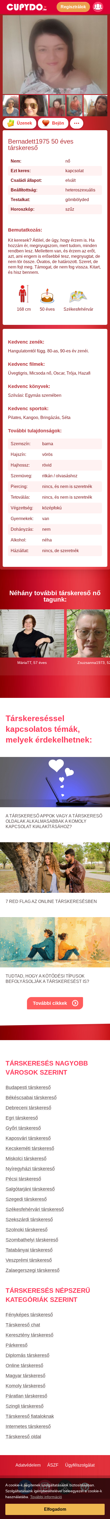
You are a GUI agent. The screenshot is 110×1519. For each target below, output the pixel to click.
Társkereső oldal (23, 1436)
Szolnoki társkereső (27, 1229)
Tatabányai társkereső (29, 1250)
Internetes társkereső (28, 1426)
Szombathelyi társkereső (32, 1239)
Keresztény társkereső (29, 1335)
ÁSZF (52, 1465)
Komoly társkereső (25, 1385)
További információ (46, 1497)
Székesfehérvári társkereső (35, 1209)
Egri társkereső (22, 1118)
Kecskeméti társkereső (30, 1148)
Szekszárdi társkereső (29, 1219)
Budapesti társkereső (28, 1087)
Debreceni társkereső (28, 1107)
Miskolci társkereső (26, 1158)
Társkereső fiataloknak (30, 1416)
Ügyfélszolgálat (80, 1465)
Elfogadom (55, 1509)
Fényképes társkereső (29, 1314)
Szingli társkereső (25, 1406)
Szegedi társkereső (26, 1199)
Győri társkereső (23, 1128)
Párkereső (17, 1345)
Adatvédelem (28, 1465)
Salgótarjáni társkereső (30, 1189)
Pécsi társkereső (23, 1178)
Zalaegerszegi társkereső (33, 1270)
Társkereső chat (23, 1324)
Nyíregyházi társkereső (30, 1168)
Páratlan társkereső (26, 1396)
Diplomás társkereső (27, 1355)
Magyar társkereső (25, 1375)
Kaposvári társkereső (28, 1138)
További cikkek (50, 1003)
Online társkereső (24, 1365)
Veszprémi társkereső (29, 1260)
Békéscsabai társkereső (31, 1097)
